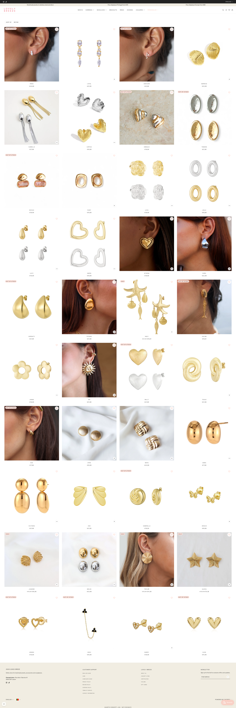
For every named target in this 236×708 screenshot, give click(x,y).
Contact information (88, 693)
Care (84, 676)
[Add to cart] (114, 79)
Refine (16, 22)
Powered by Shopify (222, 699)
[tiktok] (6, 1)
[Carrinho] (232, 10)
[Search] (223, 10)
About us (143, 673)
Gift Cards (144, 684)
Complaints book (87, 678)
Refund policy (86, 684)
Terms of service (87, 690)
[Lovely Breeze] (9, 10)
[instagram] (3, 1)
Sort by (9, 22)
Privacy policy (87, 681)
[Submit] (228, 677)
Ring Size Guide (87, 673)
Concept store (145, 676)
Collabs (143, 681)
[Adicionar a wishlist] (57, 29)
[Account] (226, 10)
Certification (145, 678)
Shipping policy (87, 687)
